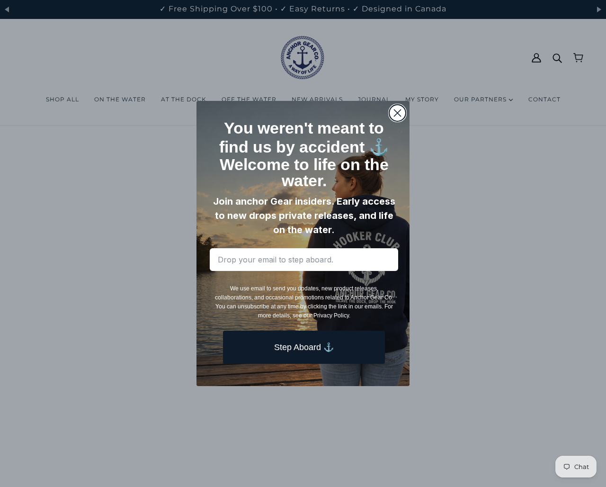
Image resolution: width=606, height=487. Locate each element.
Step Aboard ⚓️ (304, 347)
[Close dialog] (397, 113)
